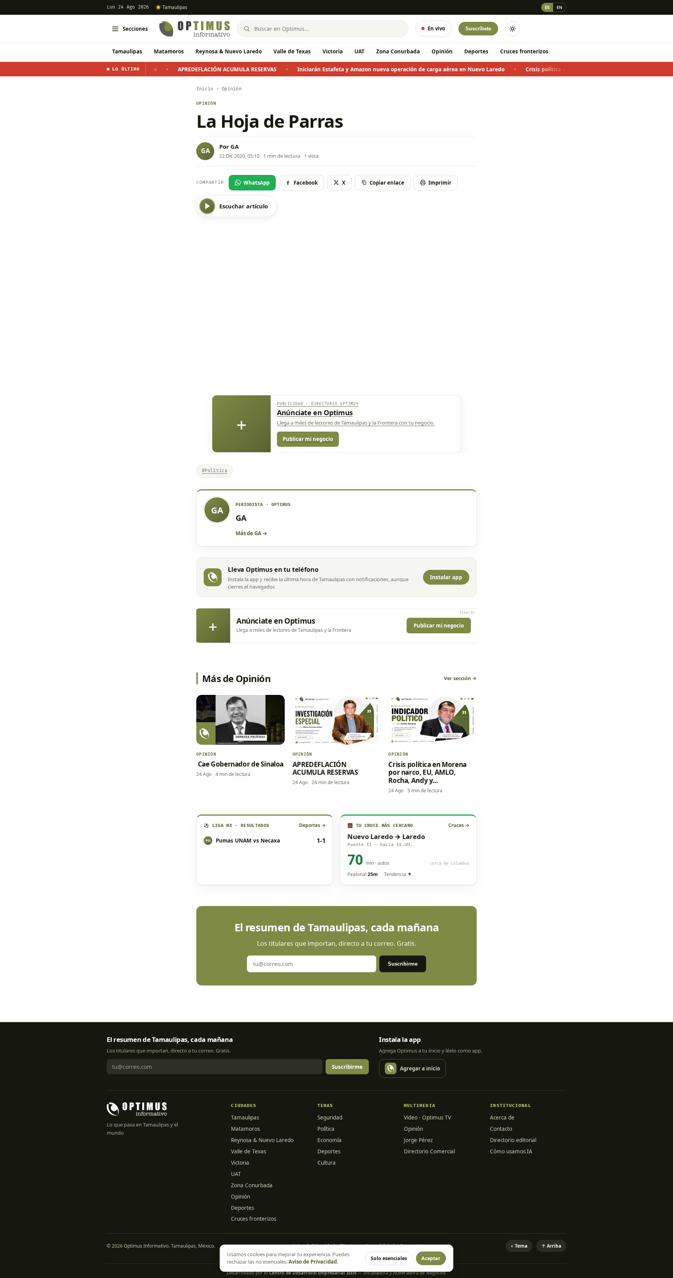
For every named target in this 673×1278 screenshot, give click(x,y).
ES (547, 7)
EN (559, 7)
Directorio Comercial (429, 1151)
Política (326, 1128)
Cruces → (458, 825)
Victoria (332, 51)
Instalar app (446, 577)
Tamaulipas (127, 51)
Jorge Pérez (418, 1140)
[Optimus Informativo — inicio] (194, 29)
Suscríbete (478, 29)
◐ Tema (519, 1246)
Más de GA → (251, 533)
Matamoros (169, 51)
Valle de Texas (292, 51)
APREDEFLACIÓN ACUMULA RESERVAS (189, 69)
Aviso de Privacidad (313, 1261)
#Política (214, 471)
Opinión (442, 51)
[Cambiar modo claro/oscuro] (512, 28)
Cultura (326, 1162)
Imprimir (439, 182)
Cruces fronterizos (524, 51)
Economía (329, 1140)
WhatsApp (256, 182)
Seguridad (329, 1117)
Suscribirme (403, 964)
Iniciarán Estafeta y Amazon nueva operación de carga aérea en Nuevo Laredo (363, 69)
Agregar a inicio (420, 1068)
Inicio (204, 89)
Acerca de (502, 1117)
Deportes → (312, 825)
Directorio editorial (513, 1140)
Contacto (501, 1128)
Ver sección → (460, 678)
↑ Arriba (551, 1246)
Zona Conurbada (398, 51)
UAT (359, 51)
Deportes (476, 51)
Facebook (306, 182)
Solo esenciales (389, 1258)
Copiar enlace (387, 182)
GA (235, 146)
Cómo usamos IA (511, 1151)
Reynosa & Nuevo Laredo (229, 51)
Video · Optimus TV (427, 1117)
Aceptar (430, 1258)
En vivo (436, 28)
